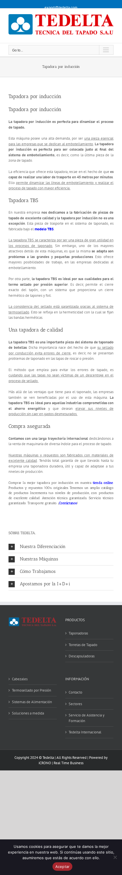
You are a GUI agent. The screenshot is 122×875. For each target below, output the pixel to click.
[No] (115, 857)
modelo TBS (44, 229)
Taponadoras (78, 633)
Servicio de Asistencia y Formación (86, 718)
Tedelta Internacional (85, 732)
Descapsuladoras (81, 656)
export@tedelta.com (61, 7)
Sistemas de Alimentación (32, 701)
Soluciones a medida (28, 713)
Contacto (75, 692)
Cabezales (20, 679)
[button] (61, 547)
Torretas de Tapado (83, 644)
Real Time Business (68, 763)
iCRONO (45, 763)
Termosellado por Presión (31, 690)
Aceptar (62, 866)
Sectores (75, 703)
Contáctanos (68, 503)
